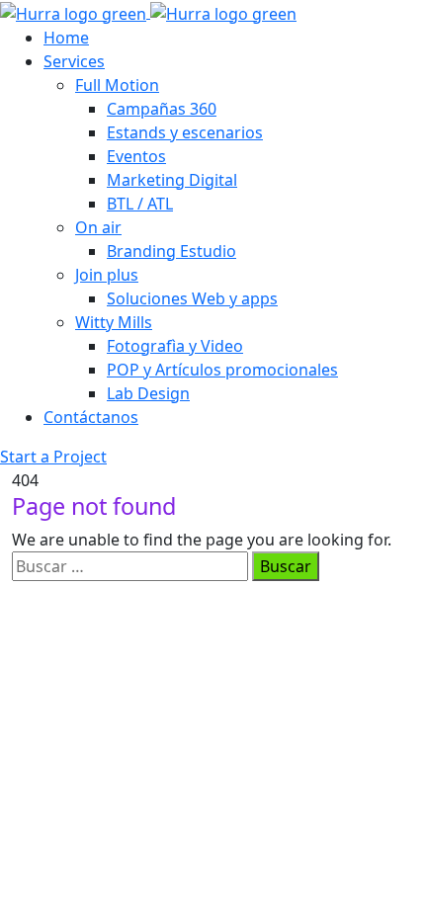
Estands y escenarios (185, 132)
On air (98, 227)
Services (74, 61)
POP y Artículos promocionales (222, 369)
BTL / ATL (140, 203)
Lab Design (148, 393)
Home (66, 37)
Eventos (136, 156)
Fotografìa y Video (175, 346)
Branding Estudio (171, 251)
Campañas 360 (161, 109)
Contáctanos (90, 417)
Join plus (106, 275)
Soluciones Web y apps (192, 298)
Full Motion (117, 85)
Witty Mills (113, 322)
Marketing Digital (172, 180)
